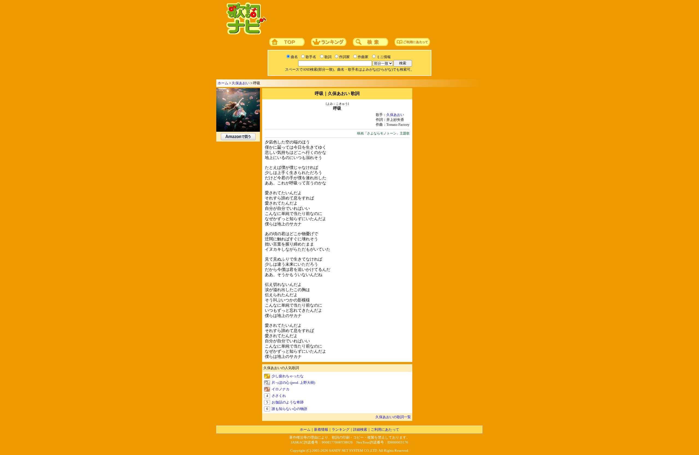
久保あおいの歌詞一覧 (393, 417)
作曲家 (363, 57)
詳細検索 (360, 429)
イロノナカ (280, 389)
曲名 (294, 57)
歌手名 (311, 57)
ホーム (223, 83)
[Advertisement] (373, 19)
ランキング (341, 429)
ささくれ (279, 396)
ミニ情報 (384, 57)
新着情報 (321, 429)
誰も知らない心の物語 (289, 409)
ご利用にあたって (385, 429)
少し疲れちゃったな (288, 376)
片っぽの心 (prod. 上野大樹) (293, 383)
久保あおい (241, 83)
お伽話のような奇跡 (288, 402)
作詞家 (344, 57)
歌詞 (327, 57)
